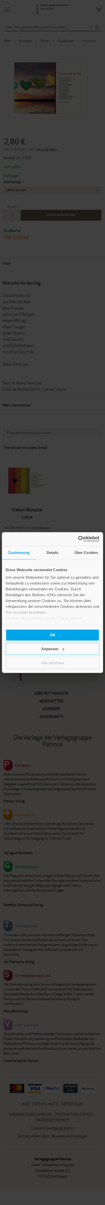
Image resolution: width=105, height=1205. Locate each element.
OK (52, 635)
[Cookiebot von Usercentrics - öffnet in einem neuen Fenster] (78, 539)
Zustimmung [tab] (19, 552)
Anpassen (49, 649)
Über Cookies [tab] (86, 552)
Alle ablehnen (52, 663)
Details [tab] (53, 552)
